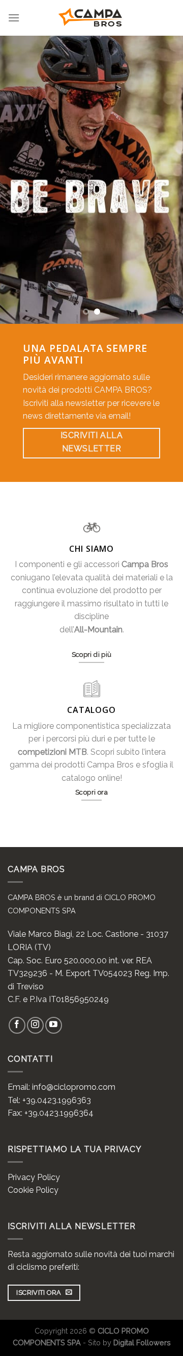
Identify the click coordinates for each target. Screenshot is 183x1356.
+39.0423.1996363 (56, 1100)
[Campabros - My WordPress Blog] (92, 18)
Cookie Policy (33, 1190)
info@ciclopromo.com (73, 1087)
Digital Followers (142, 1342)
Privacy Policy (34, 1177)
